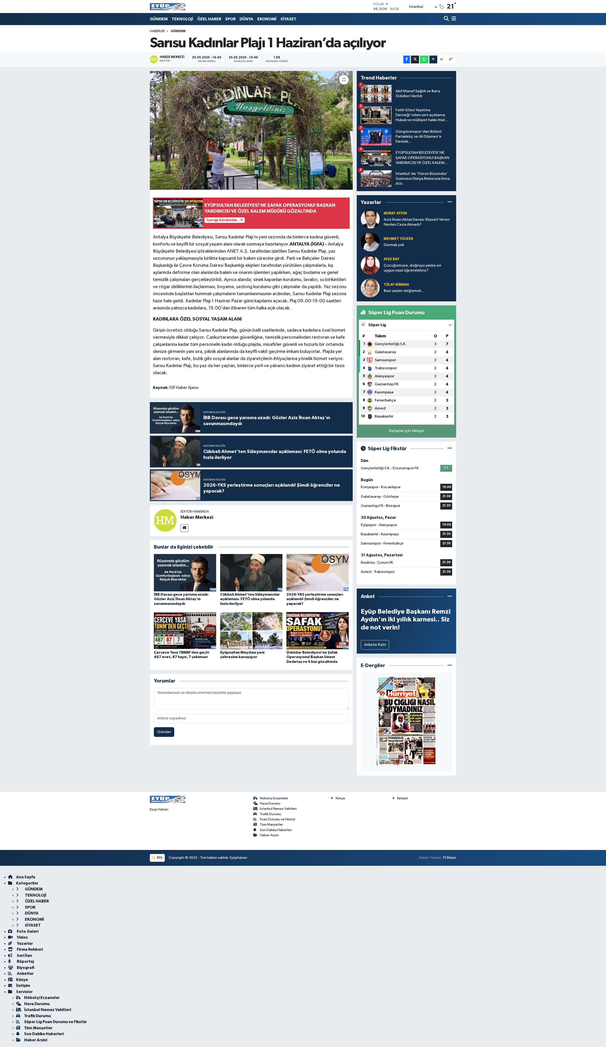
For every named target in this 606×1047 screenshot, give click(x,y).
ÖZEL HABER (209, 19)
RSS (159, 857)
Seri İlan (24, 956)
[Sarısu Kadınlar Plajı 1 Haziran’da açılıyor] (251, 130)
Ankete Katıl (375, 645)
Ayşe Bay (391, 259)
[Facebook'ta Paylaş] (406, 59)
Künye (340, 798)
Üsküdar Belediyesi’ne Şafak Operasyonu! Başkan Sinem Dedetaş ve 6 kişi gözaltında (312, 657)
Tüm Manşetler (271, 824)
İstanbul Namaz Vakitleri (278, 808)
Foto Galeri (27, 931)
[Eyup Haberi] (167, 6)
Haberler (157, 31)
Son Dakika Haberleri (276, 830)
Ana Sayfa (25, 877)
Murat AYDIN (395, 213)
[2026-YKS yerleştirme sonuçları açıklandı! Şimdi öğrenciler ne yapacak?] (317, 573)
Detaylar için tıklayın (406, 431)
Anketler (25, 974)
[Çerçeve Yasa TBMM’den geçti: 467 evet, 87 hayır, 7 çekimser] (185, 631)
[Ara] (447, 19)
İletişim (402, 798)
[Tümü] (450, 202)
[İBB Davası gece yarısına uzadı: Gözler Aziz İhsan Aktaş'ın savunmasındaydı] (185, 573)
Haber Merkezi (197, 517)
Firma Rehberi (29, 949)
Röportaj (25, 961)
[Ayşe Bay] (370, 265)
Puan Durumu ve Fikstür (277, 819)
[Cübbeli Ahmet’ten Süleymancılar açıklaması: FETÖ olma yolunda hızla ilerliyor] (251, 573)
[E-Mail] (184, 528)
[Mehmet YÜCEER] (370, 242)
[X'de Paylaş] (415, 59)
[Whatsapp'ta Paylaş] (424, 59)
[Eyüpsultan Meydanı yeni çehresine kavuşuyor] (251, 631)
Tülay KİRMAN (396, 284)
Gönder (164, 732)
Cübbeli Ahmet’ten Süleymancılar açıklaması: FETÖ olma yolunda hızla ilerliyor (250, 599)
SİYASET (288, 19)
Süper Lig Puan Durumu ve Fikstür (55, 1022)
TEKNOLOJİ (182, 19)
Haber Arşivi (269, 835)
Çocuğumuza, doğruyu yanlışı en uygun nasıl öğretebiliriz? (412, 268)
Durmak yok (394, 245)
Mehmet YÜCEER (398, 239)
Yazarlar (24, 943)
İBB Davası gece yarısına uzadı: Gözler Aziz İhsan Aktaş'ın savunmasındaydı (181, 599)
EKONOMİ (266, 19)
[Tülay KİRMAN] (370, 288)
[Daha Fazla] (433, 59)
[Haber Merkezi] (165, 520)
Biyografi (25, 968)
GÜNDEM (159, 19)
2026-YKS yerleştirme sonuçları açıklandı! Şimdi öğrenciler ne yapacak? (314, 599)
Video (22, 937)
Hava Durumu (270, 803)
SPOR (230, 19)
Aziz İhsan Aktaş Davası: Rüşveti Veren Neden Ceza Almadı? (417, 222)
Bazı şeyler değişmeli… (404, 291)
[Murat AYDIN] (370, 219)
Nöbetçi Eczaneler (274, 798)
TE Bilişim (449, 857)
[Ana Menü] (453, 19)
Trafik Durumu (270, 814)
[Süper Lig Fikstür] (450, 449)
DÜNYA (246, 19)
